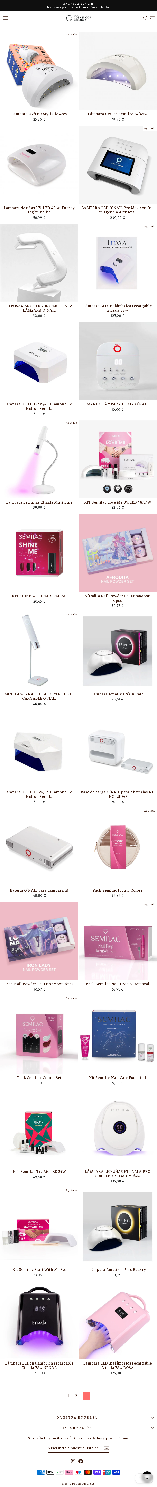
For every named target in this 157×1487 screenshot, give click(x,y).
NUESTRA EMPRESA (77, 1417)
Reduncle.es (86, 1483)
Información (77, 1428)
